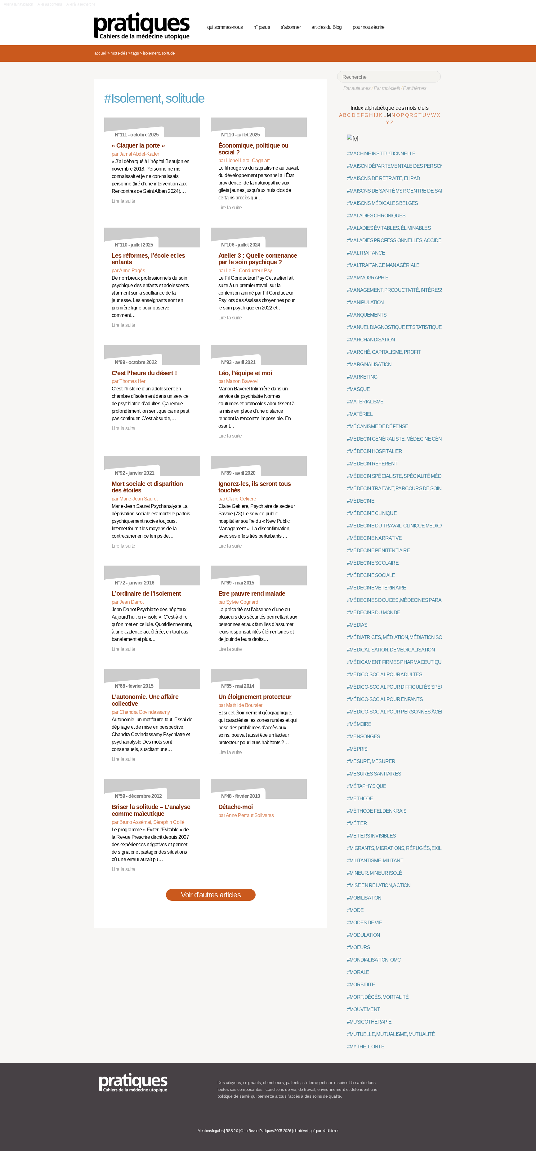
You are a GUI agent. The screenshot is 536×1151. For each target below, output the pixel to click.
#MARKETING (362, 377)
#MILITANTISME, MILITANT (375, 860)
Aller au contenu (50, 4)
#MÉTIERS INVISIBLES (371, 835)
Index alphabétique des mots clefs (389, 108)
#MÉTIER (357, 823)
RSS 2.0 (232, 1131)
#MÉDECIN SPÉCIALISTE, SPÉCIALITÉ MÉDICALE (401, 476)
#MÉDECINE (360, 501)
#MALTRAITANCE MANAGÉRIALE (383, 265)
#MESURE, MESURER (371, 761)
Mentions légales (210, 1131)
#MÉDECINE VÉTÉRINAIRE (376, 587)
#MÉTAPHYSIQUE (366, 786)
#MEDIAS (357, 625)
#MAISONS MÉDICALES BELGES (382, 203)
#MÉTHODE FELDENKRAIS (376, 811)
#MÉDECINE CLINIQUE (372, 513)
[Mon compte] (424, 26)
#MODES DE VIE (364, 922)
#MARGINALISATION (369, 364)
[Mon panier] (412, 26)
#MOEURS (358, 947)
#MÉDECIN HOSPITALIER (374, 451)
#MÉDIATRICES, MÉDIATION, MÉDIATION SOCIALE (401, 637)
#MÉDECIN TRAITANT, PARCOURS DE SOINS (395, 488)
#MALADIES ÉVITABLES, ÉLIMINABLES (389, 228)
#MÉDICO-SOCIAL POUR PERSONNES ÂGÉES (397, 711)
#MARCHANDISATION (371, 339)
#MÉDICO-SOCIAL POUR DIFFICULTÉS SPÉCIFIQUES (404, 687)
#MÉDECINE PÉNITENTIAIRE (378, 550)
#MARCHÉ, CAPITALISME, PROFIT (384, 352)
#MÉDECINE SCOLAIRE (373, 563)
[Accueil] (144, 26)
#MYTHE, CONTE (365, 1046)
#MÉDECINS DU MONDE (373, 612)
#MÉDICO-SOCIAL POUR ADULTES (384, 674)
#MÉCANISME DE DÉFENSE (378, 426)
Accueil (100, 53)
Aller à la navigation (18, 4)
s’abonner (291, 27)
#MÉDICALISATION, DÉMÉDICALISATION (391, 649)
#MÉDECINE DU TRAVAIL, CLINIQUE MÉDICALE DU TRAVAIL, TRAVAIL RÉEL (428, 525)
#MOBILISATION (364, 897)
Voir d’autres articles (211, 895)
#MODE (355, 910)
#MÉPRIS (357, 749)
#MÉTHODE (360, 798)
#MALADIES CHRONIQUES (376, 215)
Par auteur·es (357, 88)
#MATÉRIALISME (365, 401)
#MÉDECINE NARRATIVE (374, 538)
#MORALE (358, 972)
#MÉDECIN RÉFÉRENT (372, 463)
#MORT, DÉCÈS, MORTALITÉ (378, 997)
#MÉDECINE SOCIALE (371, 575)
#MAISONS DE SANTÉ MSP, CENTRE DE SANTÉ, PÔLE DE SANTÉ (417, 190)
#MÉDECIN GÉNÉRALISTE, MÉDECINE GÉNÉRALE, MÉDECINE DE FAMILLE (429, 439)
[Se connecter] (434, 26)
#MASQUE (358, 389)
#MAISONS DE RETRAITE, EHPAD (383, 178)
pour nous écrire (368, 27)
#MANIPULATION (365, 302)
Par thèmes (414, 88)
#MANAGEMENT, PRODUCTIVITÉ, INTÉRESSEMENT (403, 290)
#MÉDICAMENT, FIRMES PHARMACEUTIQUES (397, 662)
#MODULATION (363, 935)
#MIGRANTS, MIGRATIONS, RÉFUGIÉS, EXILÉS (397, 848)
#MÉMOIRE (359, 724)
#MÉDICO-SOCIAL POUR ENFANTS (385, 699)
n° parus (261, 27)
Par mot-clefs (387, 88)
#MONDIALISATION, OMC (374, 959)
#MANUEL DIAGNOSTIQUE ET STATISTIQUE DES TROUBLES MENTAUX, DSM (430, 327)
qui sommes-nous (225, 27)
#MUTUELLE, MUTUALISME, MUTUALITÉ (391, 1034)
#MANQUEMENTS (366, 315)
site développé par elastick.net (315, 1131)
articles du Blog (326, 27)
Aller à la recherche (80, 4)
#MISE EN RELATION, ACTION (379, 885)
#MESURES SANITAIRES (374, 773)
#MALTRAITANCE (366, 253)
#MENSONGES (363, 736)
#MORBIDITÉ (361, 984)
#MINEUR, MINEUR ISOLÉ (374, 873)
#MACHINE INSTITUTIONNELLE (381, 153)
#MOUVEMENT (363, 1009)
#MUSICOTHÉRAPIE (369, 1021)
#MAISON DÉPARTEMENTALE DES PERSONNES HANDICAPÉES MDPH (425, 166)
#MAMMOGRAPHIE (368, 277)
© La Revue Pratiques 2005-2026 (265, 1131)
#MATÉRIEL (360, 414)
